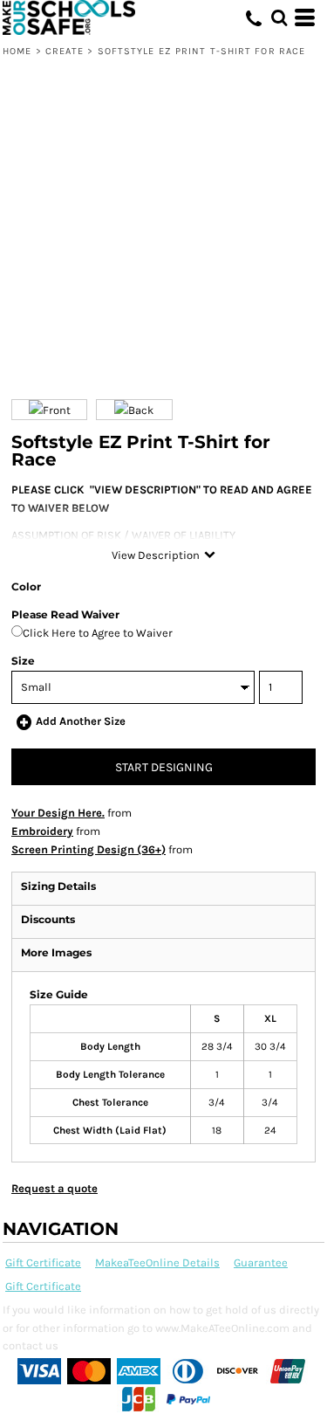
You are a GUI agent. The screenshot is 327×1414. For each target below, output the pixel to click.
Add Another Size (81, 721)
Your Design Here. (58, 812)
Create (65, 51)
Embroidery (42, 831)
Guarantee (261, 1262)
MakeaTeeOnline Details (157, 1262)
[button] (279, 17)
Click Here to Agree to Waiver (98, 632)
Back (140, 410)
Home (17, 51)
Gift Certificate (43, 1262)
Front (57, 410)
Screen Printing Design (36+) (88, 849)
